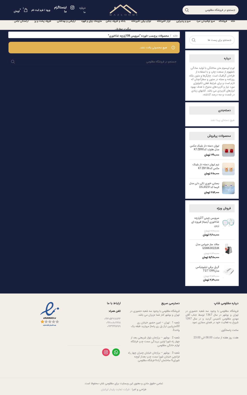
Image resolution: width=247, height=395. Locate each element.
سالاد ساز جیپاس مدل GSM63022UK (207, 246)
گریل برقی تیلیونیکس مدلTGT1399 (207, 269)
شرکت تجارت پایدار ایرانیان (115, 389)
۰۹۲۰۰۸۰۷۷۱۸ (113, 322)
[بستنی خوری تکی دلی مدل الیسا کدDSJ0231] (228, 188)
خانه (175, 36)
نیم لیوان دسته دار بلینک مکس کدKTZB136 (206, 166)
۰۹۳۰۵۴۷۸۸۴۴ (112, 319)
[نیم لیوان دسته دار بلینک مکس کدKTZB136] (228, 169)
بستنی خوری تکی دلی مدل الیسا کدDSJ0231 (204, 185)
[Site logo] (123, 10)
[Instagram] (106, 352)
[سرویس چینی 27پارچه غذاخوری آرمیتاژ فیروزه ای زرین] (228, 226)
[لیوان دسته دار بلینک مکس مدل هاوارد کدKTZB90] (228, 150)
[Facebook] (116, 352)
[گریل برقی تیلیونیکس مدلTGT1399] (228, 273)
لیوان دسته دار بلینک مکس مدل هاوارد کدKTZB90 (204, 148)
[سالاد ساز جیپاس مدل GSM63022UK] (228, 251)
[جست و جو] (187, 10)
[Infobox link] (64, 11)
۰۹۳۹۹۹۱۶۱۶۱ (114, 326)
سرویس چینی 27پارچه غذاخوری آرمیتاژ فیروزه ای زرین (205, 222)
